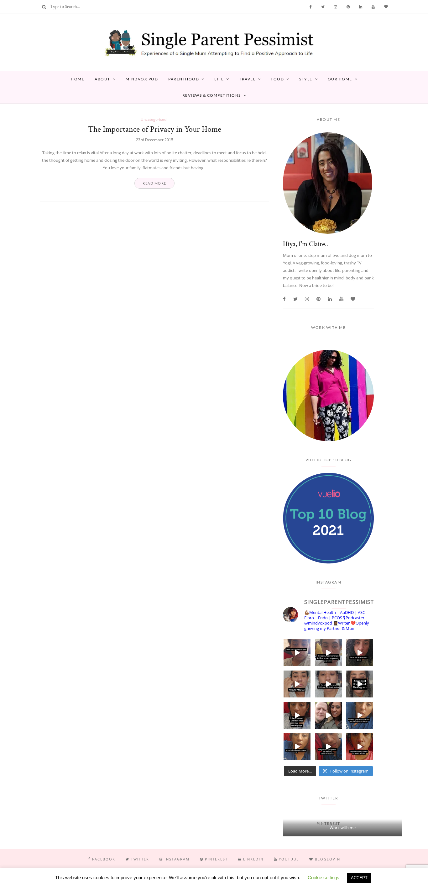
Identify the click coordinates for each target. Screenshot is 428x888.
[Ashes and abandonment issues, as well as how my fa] (359, 652)
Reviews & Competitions (211, 95)
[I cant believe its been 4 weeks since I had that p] (328, 715)
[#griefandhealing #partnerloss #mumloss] (359, 715)
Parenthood (183, 79)
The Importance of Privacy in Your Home (154, 129)
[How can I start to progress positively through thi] (328, 652)
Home (77, 79)
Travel (247, 79)
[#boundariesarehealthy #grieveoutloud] (297, 746)
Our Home (340, 79)
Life (219, 79)
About (102, 79)
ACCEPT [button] (359, 877)
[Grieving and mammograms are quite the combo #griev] (359, 684)
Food (277, 79)
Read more (154, 183)
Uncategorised (153, 119)
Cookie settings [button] (323, 877)
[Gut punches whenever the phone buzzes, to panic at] (359, 746)
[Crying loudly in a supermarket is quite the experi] (297, 715)
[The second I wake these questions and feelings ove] (328, 684)
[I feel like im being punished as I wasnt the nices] (297, 684)
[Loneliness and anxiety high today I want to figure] (328, 746)
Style (305, 79)
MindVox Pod (142, 79)
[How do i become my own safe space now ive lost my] (297, 652)
